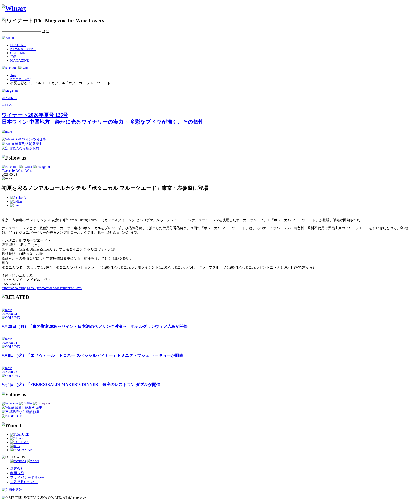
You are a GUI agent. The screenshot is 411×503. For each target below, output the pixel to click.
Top (13, 75)
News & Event (20, 79)
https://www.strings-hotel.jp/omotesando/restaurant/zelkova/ (42, 288)
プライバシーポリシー (27, 477)
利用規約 (17, 473)
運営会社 (17, 468)
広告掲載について (24, 482)
